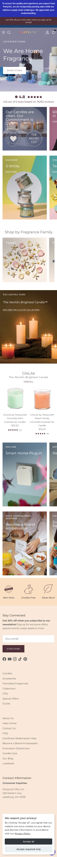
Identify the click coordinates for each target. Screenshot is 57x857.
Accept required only (28, 849)
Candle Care (10, 753)
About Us (8, 718)
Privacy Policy (22, 833)
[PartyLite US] (28, 32)
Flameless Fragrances (15, 683)
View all (28, 381)
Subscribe (13, 648)
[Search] (10, 32)
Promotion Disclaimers (16, 748)
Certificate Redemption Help (19, 738)
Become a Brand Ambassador (20, 743)
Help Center (10, 723)
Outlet (6, 703)
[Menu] (3, 32)
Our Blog (8, 758)
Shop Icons (14, 70)
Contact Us (9, 728)
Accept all (28, 841)
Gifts (5, 693)
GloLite (28, 373)
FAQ (5, 733)
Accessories (9, 678)
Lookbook (8, 763)
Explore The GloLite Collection (21, 310)
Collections (9, 688)
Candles (7, 673)
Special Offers (11, 698)
